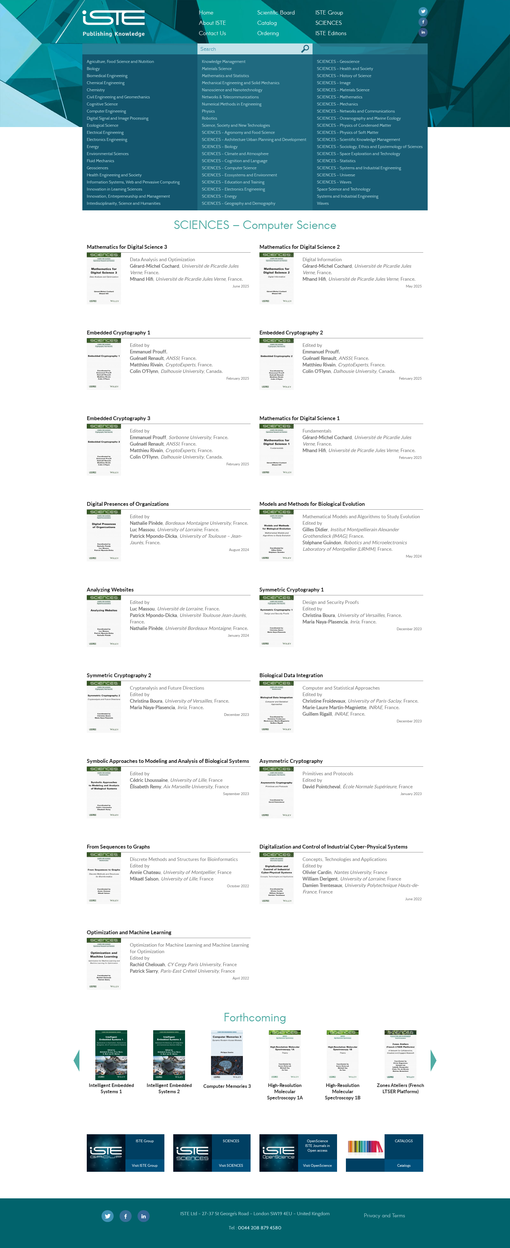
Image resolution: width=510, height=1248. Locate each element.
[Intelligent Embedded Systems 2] (169, 1054)
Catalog (267, 22)
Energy (93, 146)
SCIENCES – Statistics (336, 160)
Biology (93, 68)
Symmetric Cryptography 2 (119, 675)
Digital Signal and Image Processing (117, 118)
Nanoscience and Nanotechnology (232, 89)
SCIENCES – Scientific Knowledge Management (358, 139)
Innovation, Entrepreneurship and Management (128, 196)
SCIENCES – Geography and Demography (238, 203)
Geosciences (97, 167)
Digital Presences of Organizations (128, 503)
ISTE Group (329, 12)
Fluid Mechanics (100, 160)
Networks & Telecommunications (230, 97)
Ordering (268, 33)
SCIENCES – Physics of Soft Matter (347, 132)
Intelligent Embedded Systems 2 (169, 1088)
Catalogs (404, 1165)
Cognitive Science (102, 104)
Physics (208, 111)
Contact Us (212, 33)
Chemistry (96, 89)
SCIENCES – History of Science (344, 75)
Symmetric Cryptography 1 (291, 589)
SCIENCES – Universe (336, 175)
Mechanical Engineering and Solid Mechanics (240, 82)
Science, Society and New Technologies (236, 125)
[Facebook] (423, 22)
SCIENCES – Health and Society (345, 68)
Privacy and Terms (384, 1215)
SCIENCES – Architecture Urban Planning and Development (254, 139)
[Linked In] (423, 32)
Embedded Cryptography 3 (118, 418)
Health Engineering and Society (114, 175)
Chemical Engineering (106, 82)
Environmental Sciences (108, 153)
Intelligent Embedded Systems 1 (111, 1088)
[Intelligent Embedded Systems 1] (111, 1054)
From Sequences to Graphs (118, 846)
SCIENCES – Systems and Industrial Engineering (359, 167)
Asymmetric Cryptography (291, 761)
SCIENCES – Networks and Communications (356, 111)
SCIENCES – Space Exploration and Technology (358, 153)
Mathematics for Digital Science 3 (127, 246)
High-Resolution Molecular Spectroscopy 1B (343, 1091)
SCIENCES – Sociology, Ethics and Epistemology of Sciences (370, 146)
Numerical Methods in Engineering (231, 104)
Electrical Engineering (105, 132)
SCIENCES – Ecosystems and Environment (239, 175)
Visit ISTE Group (145, 1165)
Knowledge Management (224, 61)
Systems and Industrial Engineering (347, 196)
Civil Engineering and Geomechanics (118, 97)
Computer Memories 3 (227, 1086)
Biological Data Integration (291, 675)
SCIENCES (329, 22)
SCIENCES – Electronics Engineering (233, 189)
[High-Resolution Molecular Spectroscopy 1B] (343, 1054)
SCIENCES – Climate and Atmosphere (235, 153)
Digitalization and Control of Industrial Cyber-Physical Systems (333, 846)
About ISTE (212, 22)
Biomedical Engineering (107, 75)
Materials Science (217, 68)
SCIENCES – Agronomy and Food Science (238, 132)
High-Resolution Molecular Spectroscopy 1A (285, 1091)
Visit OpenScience (317, 1165)
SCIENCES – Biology (220, 146)
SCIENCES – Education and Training (233, 182)
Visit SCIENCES (231, 1165)
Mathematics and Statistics (225, 75)
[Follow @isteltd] (423, 11)
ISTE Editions (331, 33)
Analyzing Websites (110, 589)
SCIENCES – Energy (219, 196)
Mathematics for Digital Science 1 (299, 418)
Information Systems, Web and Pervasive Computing (133, 182)
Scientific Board (276, 12)
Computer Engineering (106, 111)
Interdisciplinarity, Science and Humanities (124, 203)
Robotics (209, 118)
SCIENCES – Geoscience (338, 61)
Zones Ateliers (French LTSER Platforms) (400, 1088)
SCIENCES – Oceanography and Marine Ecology (359, 118)
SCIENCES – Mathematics (339, 97)
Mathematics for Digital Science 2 (299, 246)
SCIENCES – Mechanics (337, 104)
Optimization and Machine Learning (129, 932)
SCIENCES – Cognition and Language (234, 160)
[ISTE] (136, 18)
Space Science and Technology (343, 189)
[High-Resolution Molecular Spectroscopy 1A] (285, 1054)
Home (206, 12)
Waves (323, 203)
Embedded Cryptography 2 (291, 332)
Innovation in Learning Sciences (114, 189)
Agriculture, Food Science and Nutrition (120, 61)
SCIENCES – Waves (334, 182)
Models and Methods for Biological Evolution (312, 503)
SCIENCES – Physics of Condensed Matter (354, 125)
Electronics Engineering (107, 139)
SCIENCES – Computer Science (229, 167)
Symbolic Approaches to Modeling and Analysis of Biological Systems (168, 761)
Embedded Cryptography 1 (118, 332)
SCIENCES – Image (334, 82)
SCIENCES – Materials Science (343, 89)
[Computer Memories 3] (227, 1054)
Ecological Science (102, 125)
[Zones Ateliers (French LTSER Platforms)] (400, 1054)
